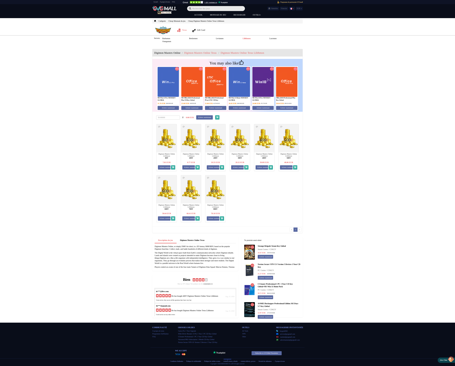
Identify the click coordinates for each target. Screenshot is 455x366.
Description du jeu (165, 240)
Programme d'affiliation (160, 334)
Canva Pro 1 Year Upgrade (187, 331)
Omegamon (166, 41)
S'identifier (274, 8)
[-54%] (249, 290)
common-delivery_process (248, 361)
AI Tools (245, 331)
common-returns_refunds (230, 361)
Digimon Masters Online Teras (192, 240)
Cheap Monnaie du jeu (176, 21)
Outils (256, 15)
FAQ (173, 2)
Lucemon (273, 38)
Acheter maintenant (168, 108)
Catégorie (162, 21)
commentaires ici (208, 284)
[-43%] (249, 252)
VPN (244, 334)
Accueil (155, 2)
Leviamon (219, 38)
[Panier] (217, 117)
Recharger (239, 15)
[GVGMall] (164, 8)
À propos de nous (165, 2)
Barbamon (166, 38)
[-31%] (249, 309)
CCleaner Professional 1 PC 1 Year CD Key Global (195, 337)
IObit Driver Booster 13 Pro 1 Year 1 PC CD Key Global (197, 334)
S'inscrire (284, 8)
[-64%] (249, 270)
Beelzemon (193, 38)
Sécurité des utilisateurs (265, 361)
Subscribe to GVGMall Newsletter (266, 353)
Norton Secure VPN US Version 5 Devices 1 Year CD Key (197, 342)
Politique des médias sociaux (212, 361)
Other (244, 337)
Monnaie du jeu (218, 15)
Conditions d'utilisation (176, 361)
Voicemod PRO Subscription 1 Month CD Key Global (196, 339)
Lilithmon (247, 38)
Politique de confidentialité (193, 361)
